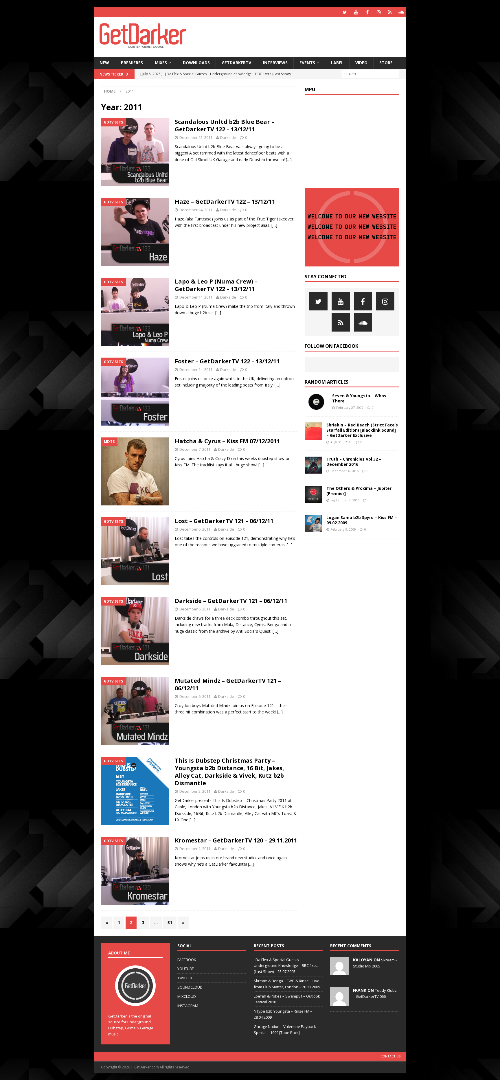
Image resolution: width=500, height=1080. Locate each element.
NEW (104, 62)
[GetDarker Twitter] (345, 12)
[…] (289, 159)
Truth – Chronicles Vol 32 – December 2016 (353, 461)
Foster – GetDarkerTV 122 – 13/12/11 (227, 361)
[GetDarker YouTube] (356, 12)
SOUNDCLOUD (190, 987)
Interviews (275, 62)
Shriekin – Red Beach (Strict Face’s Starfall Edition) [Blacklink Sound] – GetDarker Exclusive (362, 430)
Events (307, 62)
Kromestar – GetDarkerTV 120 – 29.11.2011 (236, 840)
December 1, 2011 (194, 848)
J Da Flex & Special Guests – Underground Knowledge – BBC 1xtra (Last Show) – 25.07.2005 (286, 965)
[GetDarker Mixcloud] (390, 12)
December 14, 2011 (195, 209)
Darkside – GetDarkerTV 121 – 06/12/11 (231, 601)
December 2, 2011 (194, 791)
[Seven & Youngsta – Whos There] (316, 402)
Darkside (228, 137)
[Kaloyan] (339, 972)
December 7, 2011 (194, 449)
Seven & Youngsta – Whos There (359, 398)
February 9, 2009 (343, 529)
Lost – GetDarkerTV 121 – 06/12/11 (224, 521)
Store (386, 62)
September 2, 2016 (344, 500)
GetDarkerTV (236, 62)
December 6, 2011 (194, 529)
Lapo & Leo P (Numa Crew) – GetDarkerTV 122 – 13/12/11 (216, 285)
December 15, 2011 (195, 137)
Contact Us (390, 1056)
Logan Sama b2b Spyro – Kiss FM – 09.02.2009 (361, 520)
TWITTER (184, 977)
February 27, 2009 (349, 407)
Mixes (161, 62)
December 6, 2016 (344, 471)
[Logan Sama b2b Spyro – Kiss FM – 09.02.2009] (313, 523)
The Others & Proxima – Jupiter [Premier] (358, 490)
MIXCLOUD (186, 996)
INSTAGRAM (187, 1005)
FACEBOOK (186, 959)
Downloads (196, 62)
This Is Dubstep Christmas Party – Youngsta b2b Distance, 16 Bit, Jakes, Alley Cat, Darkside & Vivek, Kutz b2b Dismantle (229, 772)
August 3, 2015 (341, 442)
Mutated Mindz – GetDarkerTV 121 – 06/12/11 (228, 684)
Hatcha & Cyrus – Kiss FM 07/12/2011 (227, 441)
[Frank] (339, 1002)
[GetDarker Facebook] (367, 12)
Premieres (132, 62)
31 (170, 922)
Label (337, 62)
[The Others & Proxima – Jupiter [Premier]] (313, 494)
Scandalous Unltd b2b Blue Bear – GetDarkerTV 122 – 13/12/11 (224, 125)
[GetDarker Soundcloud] (401, 12)
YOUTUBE (185, 968)
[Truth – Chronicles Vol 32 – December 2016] (313, 465)
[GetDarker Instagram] (379, 12)
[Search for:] (370, 73)
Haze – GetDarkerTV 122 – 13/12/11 (225, 201)
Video (361, 62)
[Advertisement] (306, 36)
